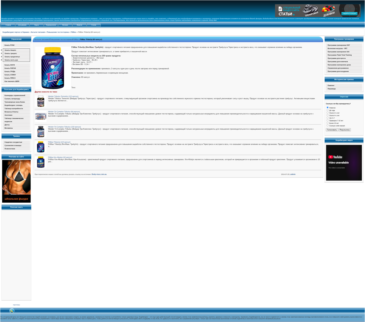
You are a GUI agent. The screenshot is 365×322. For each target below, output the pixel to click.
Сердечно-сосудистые (13, 142)
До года (332, 110)
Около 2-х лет (334, 113)
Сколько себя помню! (337, 126)
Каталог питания (41, 39)
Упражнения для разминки (338, 68)
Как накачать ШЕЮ (12, 81)
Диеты (7, 125)
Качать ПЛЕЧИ (10, 68)
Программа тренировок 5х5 (338, 52)
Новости (79, 25)
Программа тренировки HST (339, 45)
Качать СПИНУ (10, 75)
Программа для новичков (338, 61)
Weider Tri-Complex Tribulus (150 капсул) (64, 127)
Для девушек (22, 25)
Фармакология (51, 25)
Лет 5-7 (332, 118)
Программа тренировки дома (339, 65)
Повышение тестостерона (61, 39)
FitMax (76, 39)
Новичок (332, 108)
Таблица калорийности (14, 108)
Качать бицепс (10, 50)
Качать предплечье (12, 57)
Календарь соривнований (15, 95)
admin (292, 174)
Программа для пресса (337, 58)
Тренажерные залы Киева (15, 102)
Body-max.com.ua (99, 174)
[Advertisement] (16, 254)
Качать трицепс (11, 53)
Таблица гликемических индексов (14, 119)
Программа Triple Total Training (340, 55)
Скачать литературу (12, 99)
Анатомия (8, 115)
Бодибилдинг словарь (14, 105)
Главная (8, 25)
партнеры (16, 305)
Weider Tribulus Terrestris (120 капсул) (63, 96)
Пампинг (331, 85)
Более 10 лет (334, 123)
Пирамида (332, 89)
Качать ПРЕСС (10, 78)
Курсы (37, 25)
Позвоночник (10, 149)
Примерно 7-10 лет (336, 120)
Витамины (9, 128)
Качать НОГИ (10, 65)
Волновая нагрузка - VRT (337, 48)
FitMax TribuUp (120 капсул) (59, 142)
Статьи (93, 25)
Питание (65, 25)
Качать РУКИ (9, 45)
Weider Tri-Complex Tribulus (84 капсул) (64, 112)
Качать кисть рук (11, 60)
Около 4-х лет (334, 115)
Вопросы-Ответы (11, 112)
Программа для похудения (338, 71)
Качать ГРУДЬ (10, 71)
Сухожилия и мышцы (13, 145)
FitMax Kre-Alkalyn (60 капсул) (60, 157)
